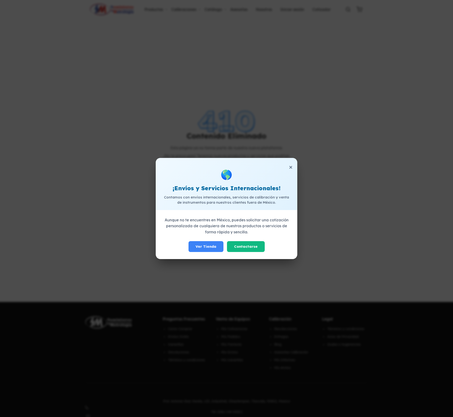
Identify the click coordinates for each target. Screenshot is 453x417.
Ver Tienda (206, 246)
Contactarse (246, 246)
